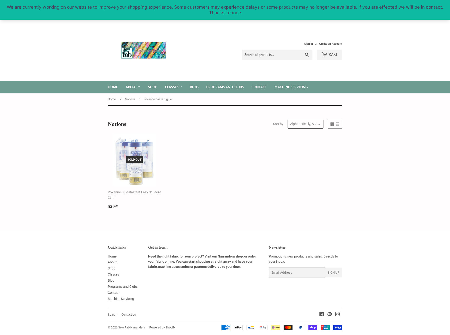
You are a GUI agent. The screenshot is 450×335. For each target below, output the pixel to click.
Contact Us (128, 314)
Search (112, 314)
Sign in (308, 43)
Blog (194, 87)
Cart (333, 54)
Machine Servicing (291, 87)
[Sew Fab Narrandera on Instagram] (337, 315)
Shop (152, 87)
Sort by (278, 124)
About (132, 87)
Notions (130, 99)
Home (113, 87)
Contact (259, 87)
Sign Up (333, 272)
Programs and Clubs (225, 87)
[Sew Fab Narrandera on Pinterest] (329, 315)
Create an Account (330, 43)
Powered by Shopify (162, 327)
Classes (172, 87)
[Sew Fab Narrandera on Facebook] (321, 315)
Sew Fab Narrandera (131, 327)
